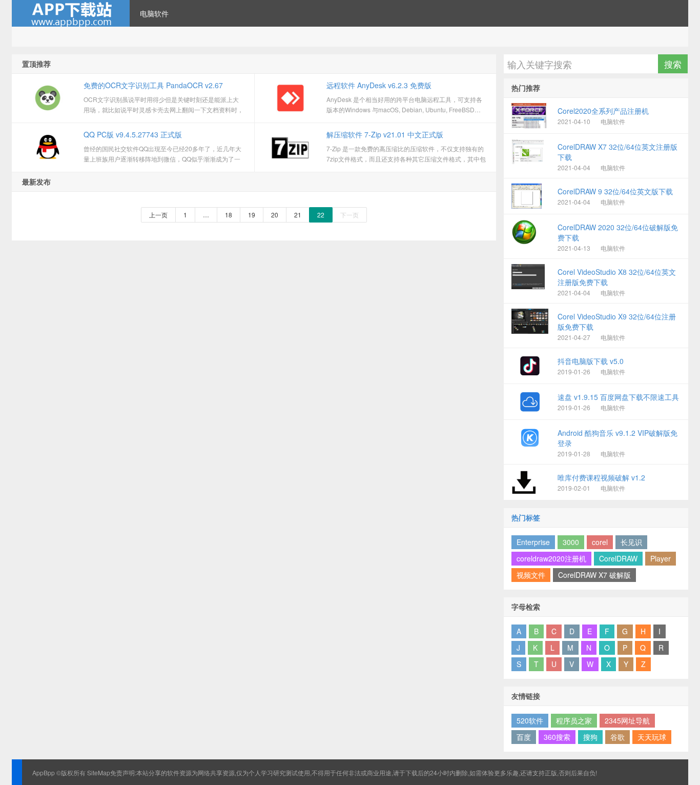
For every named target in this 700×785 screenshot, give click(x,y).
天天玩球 (651, 737)
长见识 (631, 542)
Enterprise (533, 542)
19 (251, 214)
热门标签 (525, 517)
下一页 (349, 214)
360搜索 (557, 737)
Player (660, 558)
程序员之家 (574, 720)
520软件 (530, 720)
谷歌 (617, 737)
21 (297, 214)
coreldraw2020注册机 (551, 558)
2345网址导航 (627, 720)
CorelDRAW (618, 558)
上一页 (158, 214)
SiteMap (98, 772)
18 (228, 214)
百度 (524, 737)
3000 (571, 542)
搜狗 (590, 737)
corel (600, 542)
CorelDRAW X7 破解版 (594, 575)
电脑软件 (154, 13)
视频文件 (531, 575)
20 (274, 214)
